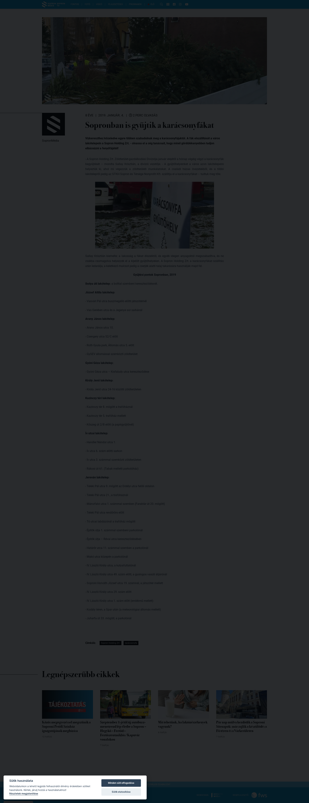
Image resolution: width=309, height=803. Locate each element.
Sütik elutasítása (121, 791)
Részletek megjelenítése (23, 793)
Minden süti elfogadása (121, 782)
